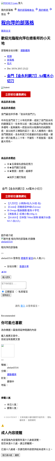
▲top (3, 271)
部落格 (10, 60)
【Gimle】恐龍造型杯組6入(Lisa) (23, 207)
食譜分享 (24, 266)
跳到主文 (6, 31)
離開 (17, 455)
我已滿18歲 (7, 455)
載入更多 (6, 277)
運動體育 (25, 50)
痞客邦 (24, 258)
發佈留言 (6, 295)
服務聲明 (32, 420)
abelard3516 (7, 241)
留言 (30, 258)
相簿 (9, 56)
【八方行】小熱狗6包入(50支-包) (24, 203)
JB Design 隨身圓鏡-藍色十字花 (23, 210)
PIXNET (13, 417)
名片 (9, 63)
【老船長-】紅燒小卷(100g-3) (22, 214)
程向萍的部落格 (17, 22)
